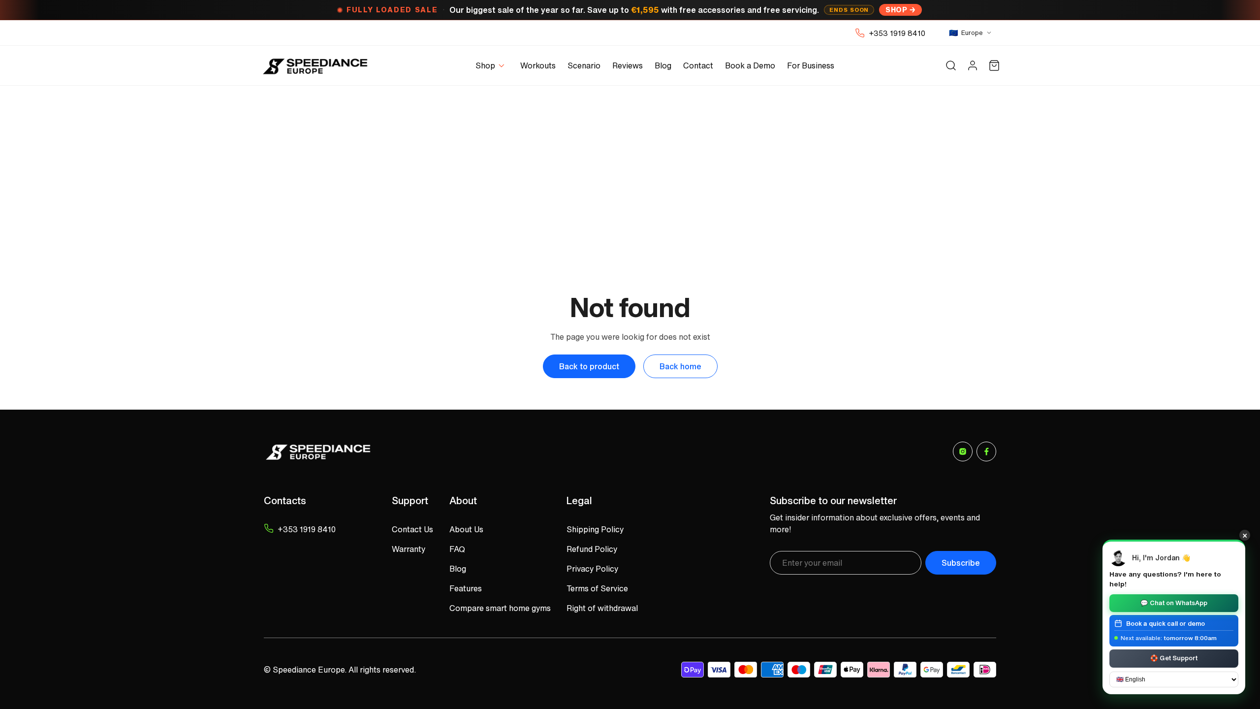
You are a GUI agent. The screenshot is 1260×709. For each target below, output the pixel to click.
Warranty (408, 549)
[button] (491, 65)
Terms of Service (597, 588)
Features (465, 588)
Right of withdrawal (602, 608)
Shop (896, 9)
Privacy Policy (592, 569)
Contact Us (412, 529)
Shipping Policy (595, 529)
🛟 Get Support (1173, 658)
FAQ (457, 549)
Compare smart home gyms (500, 608)
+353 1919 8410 (897, 33)
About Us (466, 529)
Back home (680, 366)
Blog (457, 569)
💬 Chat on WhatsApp (1173, 602)
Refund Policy (592, 549)
